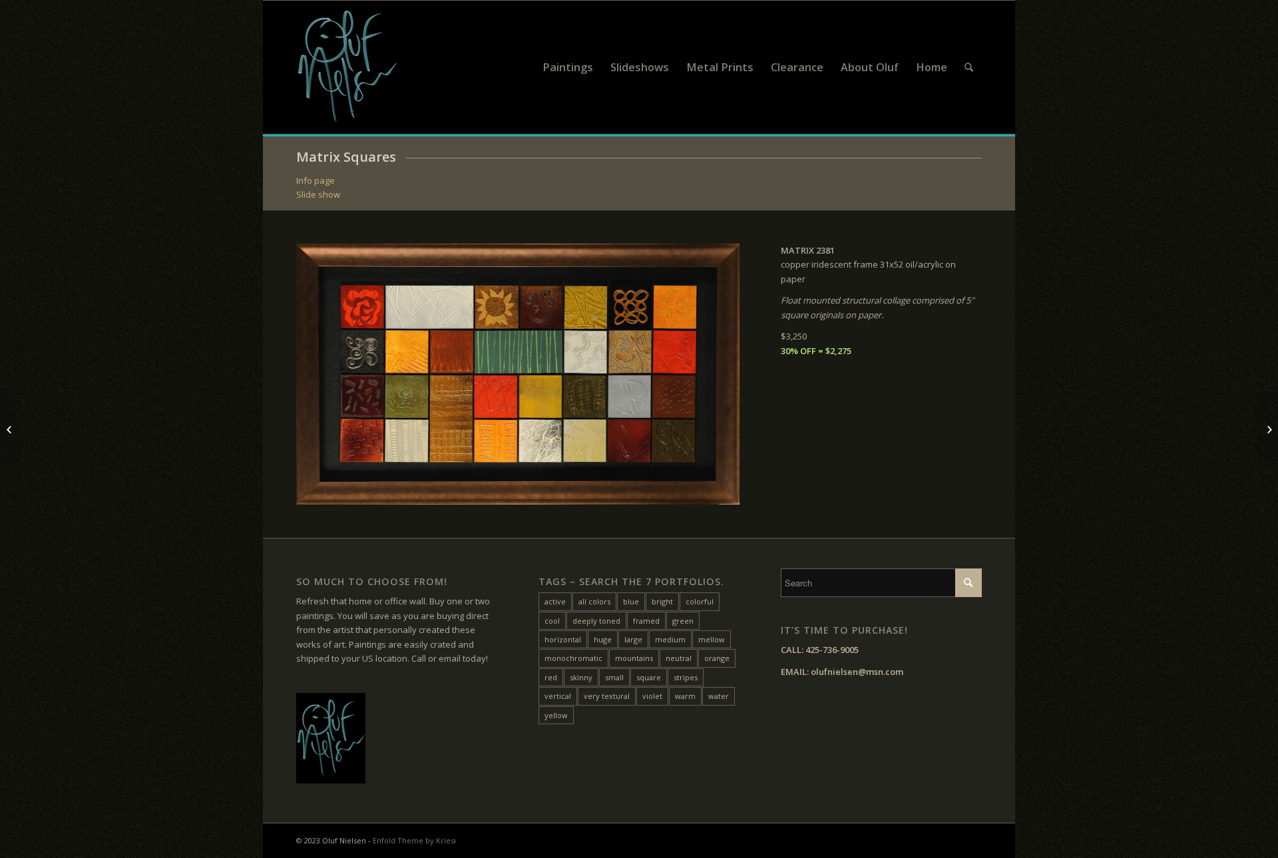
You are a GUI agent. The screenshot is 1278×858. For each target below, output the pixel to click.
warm (685, 696)
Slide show (318, 194)
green (683, 621)
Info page (315, 180)
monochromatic (573, 658)
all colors (594, 601)
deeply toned (596, 621)
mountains (634, 658)
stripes (686, 677)
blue (631, 601)
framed (646, 621)
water (718, 696)
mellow (711, 639)
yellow (556, 715)
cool (552, 621)
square (648, 677)
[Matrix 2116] (10, 429)
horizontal (562, 639)
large (633, 639)
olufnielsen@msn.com (857, 672)
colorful (700, 601)
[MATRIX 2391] (1267, 429)
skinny (581, 677)
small (614, 677)
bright (662, 601)
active (555, 601)
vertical (557, 696)
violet (652, 696)
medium (670, 639)
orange (717, 658)
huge (603, 639)
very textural (607, 696)
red (550, 677)
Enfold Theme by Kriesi (414, 840)
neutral (679, 658)
